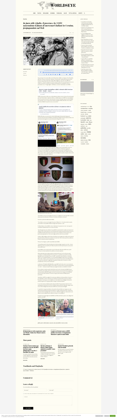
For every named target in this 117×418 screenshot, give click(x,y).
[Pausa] (41, 72)
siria (86, 134)
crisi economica (84, 110)
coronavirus (84, 108)
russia (62, 323)
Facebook (25, 71)
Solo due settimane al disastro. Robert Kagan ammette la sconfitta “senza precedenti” (48, 348)
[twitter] (49, 74)
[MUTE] (62, 211)
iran (88, 120)
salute (82, 134)
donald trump (83, 112)
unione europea (84, 140)
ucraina (65, 323)
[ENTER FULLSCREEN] (72, 211)
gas (87, 116)
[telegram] (60, 74)
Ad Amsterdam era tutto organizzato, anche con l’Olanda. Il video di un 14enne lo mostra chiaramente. (34, 332)
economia (89, 112)
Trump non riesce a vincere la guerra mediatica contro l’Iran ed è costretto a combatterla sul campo (87, 47)
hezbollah (83, 120)
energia (82, 114)
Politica (25, 19)
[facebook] (46, 74)
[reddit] (55, 74)
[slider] (49, 210)
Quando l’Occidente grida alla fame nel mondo (65, 346)
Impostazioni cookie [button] (99, 415)
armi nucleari (84, 106)
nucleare (83, 126)
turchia (86, 136)
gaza (89, 116)
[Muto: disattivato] (67, 74)
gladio (39, 323)
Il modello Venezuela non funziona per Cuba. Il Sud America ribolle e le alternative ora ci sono (87, 66)
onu (86, 126)
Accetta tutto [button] (113, 415)
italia (45, 323)
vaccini (82, 142)
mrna (86, 124)
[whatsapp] (57, 74)
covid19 (90, 108)
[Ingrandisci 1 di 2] (54, 300)
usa (89, 140)
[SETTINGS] (70, 211)
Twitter (24, 73)
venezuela (83, 143)
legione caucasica (49, 323)
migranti (82, 124)
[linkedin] (51, 74)
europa (86, 114)
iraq (90, 120)
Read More (25, 360)
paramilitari (58, 323)
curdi (89, 110)
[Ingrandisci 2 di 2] (72, 300)
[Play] (39, 211)
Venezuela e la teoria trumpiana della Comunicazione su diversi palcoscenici (87, 51)
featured (83, 116)
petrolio (88, 128)
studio (89, 134)
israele (83, 122)
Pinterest (25, 75)
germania (83, 118)
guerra (42, 323)
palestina (83, 128)
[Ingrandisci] (72, 122)
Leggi (59, 355)
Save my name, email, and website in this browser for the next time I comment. (39, 393)
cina (90, 106)
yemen (87, 143)
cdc (88, 106)
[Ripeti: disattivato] (44, 74)
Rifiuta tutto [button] (107, 415)
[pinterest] (53, 74)
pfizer (82, 130)
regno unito (83, 132)
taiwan (82, 136)
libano (90, 122)
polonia (86, 130)
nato (55, 323)
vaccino (86, 142)
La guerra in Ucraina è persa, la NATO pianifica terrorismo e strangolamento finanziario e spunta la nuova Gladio (60, 332)
